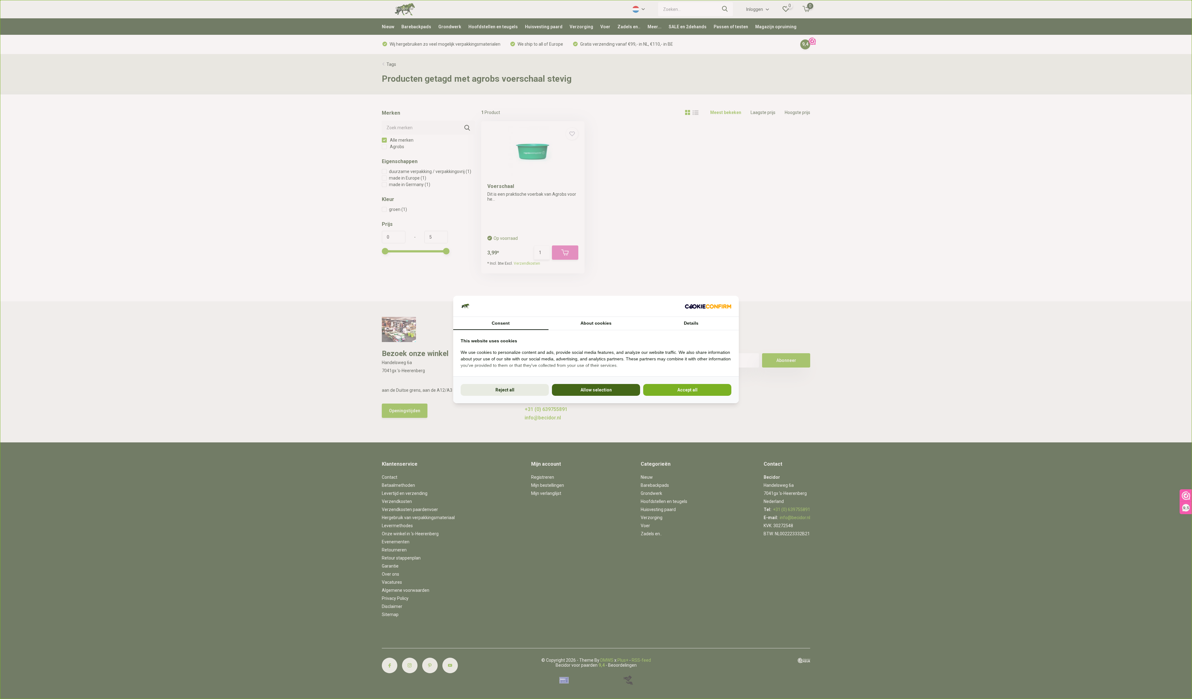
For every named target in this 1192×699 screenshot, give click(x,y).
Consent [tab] (501, 323)
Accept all (687, 389)
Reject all (504, 389)
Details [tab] (691, 323)
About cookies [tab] (596, 323)
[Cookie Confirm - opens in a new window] (708, 306)
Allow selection (596, 389)
